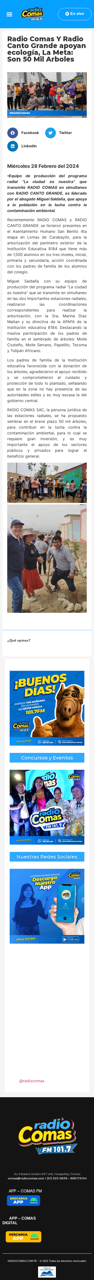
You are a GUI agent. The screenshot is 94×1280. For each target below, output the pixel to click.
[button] (9, 14)
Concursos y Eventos (47, 758)
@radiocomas (31, 1080)
